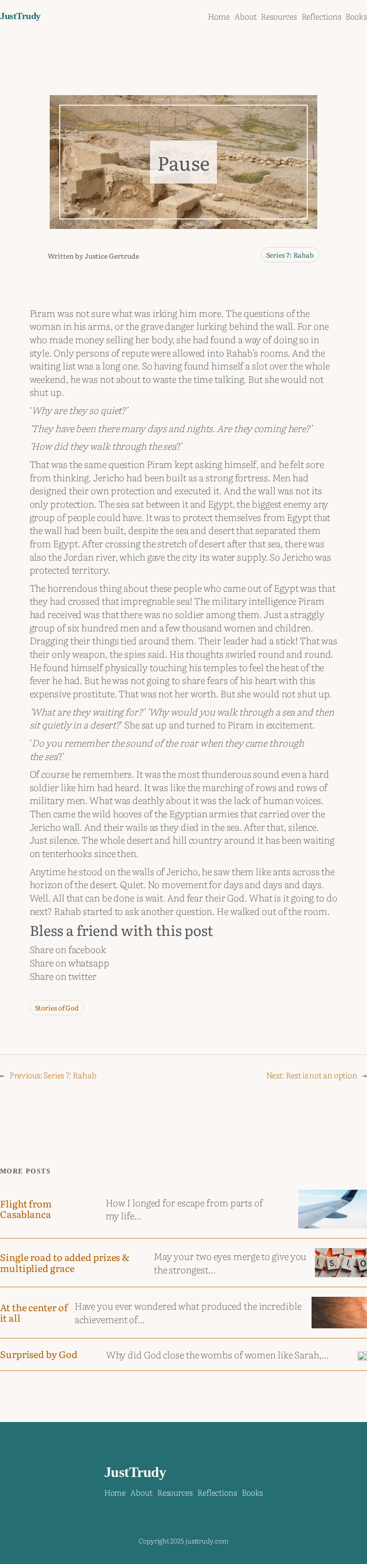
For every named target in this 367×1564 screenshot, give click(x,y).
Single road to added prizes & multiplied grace (65, 1262)
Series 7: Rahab (290, 255)
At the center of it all (33, 1312)
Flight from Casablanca (26, 1208)
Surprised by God (38, 1354)
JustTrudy (20, 16)
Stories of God (57, 1007)
